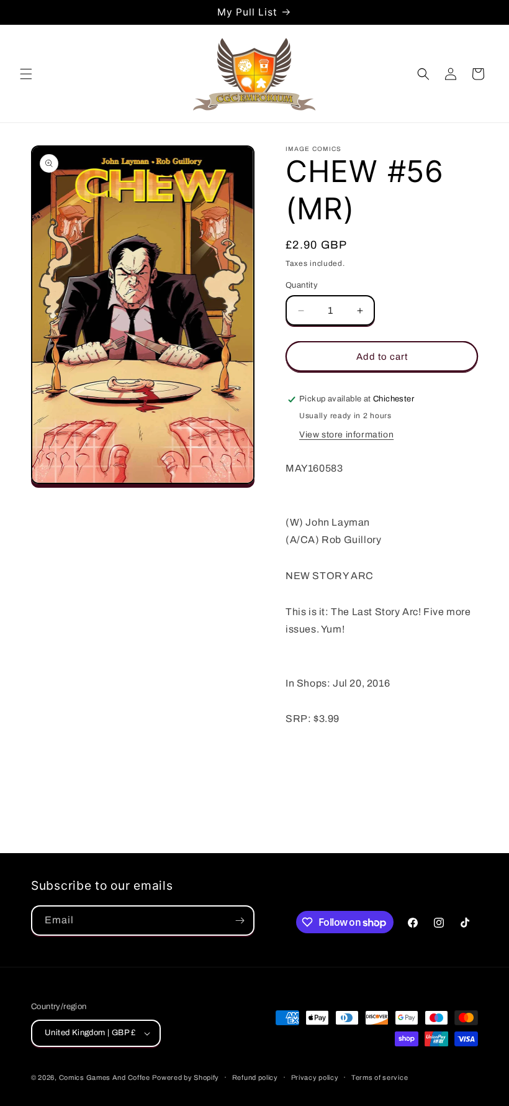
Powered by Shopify (185, 1077)
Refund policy (255, 1077)
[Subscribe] (239, 920)
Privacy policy (315, 1077)
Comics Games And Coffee (104, 1077)
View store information (346, 434)
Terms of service (379, 1077)
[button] (26, 74)
